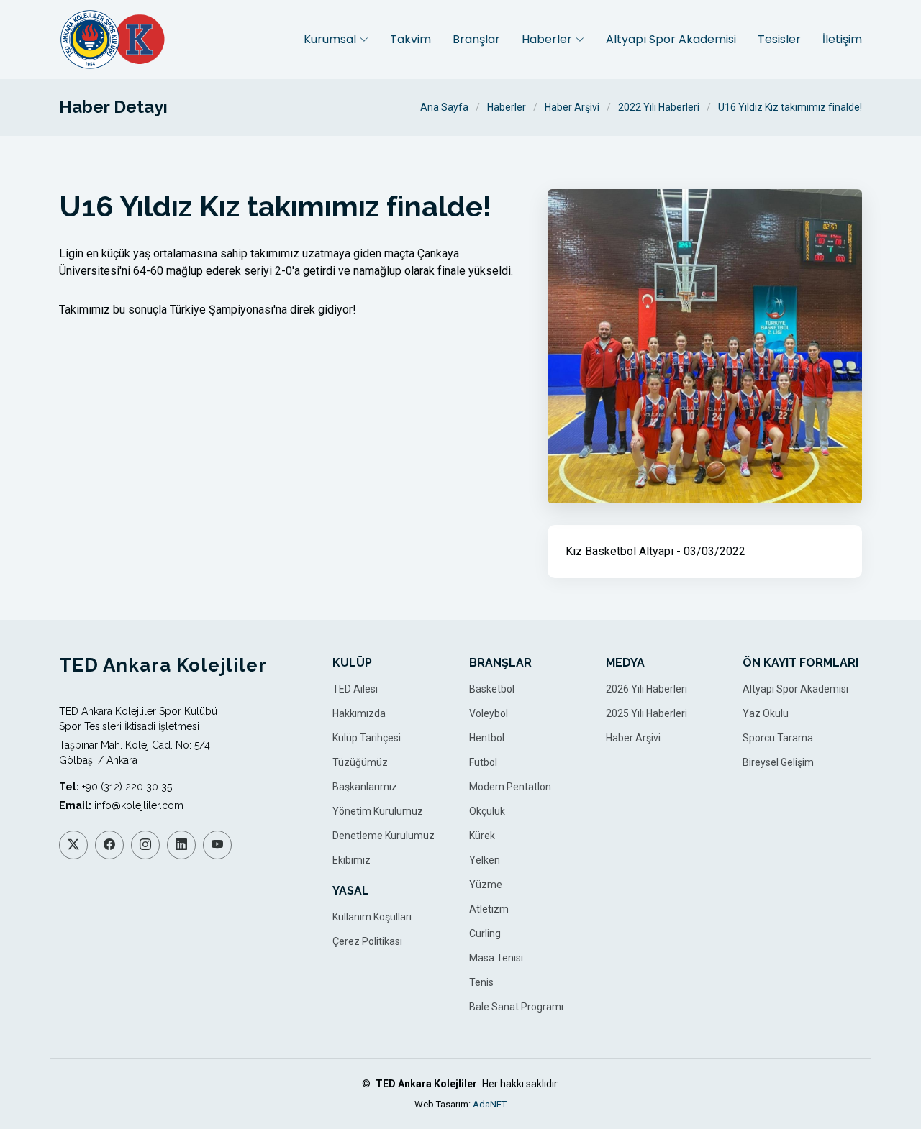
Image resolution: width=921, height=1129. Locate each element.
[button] (336, 39)
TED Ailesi (355, 689)
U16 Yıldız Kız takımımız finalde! (790, 107)
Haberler (506, 107)
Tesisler (779, 39)
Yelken (484, 860)
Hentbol (486, 738)
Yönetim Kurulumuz (377, 811)
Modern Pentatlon (510, 787)
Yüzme (485, 884)
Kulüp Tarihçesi (366, 738)
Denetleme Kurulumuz (383, 836)
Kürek (482, 836)
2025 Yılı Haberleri (646, 713)
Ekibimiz (351, 860)
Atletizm (489, 909)
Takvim (410, 39)
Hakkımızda (359, 713)
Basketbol (491, 689)
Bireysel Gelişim (778, 762)
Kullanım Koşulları (372, 917)
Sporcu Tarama (778, 738)
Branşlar (476, 39)
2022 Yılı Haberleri (658, 107)
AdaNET (490, 1104)
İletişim (842, 39)
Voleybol (488, 713)
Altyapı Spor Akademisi (671, 39)
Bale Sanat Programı (516, 1007)
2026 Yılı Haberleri (646, 689)
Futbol (483, 762)
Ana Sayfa (444, 107)
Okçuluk (487, 811)
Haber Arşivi (572, 107)
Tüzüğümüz (360, 762)
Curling (485, 933)
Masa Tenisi (496, 958)
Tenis (481, 982)
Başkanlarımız (364, 787)
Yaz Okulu (766, 713)
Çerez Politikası (367, 941)
